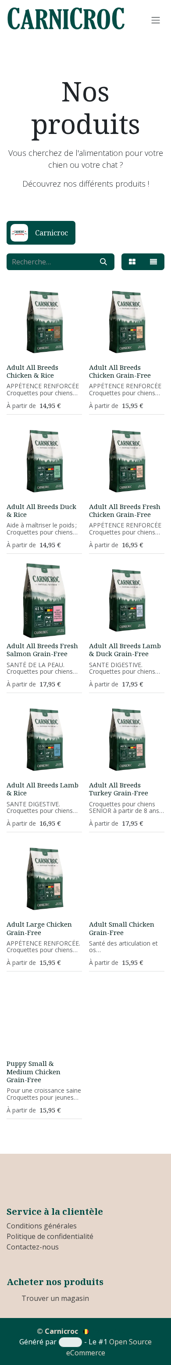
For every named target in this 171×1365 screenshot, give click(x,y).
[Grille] (132, 261)
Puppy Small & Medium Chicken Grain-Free (34, 1071)
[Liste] (153, 261)
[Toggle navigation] (155, 20)
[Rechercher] (103, 261)
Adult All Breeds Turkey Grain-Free (118, 788)
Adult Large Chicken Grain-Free (39, 928)
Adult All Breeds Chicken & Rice (32, 371)
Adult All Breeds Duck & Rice (41, 510)
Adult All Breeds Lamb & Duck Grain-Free (125, 649)
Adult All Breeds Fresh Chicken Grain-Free (124, 510)
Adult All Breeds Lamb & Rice (42, 788)
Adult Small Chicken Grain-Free (121, 928)
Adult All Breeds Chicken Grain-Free (120, 371)
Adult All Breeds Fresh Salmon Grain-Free (42, 649)
